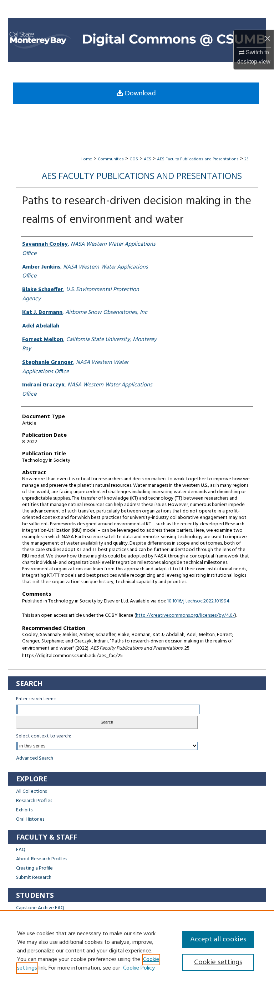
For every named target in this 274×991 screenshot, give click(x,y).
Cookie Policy (139, 968)
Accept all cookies (218, 939)
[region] (137, 950)
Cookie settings (218, 962)
